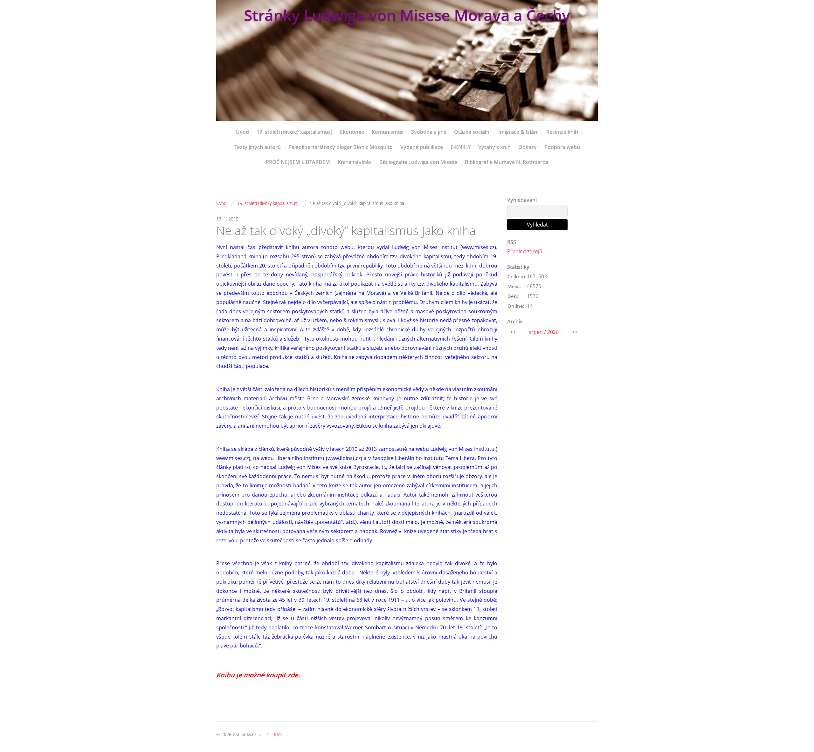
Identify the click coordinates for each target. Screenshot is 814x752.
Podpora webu (562, 147)
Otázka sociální (472, 131)
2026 (553, 332)
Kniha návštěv (355, 162)
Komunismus (388, 131)
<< (513, 332)
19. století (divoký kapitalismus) (294, 131)
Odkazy (527, 147)
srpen (536, 332)
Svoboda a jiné (428, 131)
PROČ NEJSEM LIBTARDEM (298, 162)
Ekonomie (352, 131)
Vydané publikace (421, 147)
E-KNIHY (461, 147)
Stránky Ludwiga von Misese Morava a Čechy (407, 15)
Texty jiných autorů (257, 147)
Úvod (242, 131)
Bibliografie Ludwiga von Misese (418, 162)
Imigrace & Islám (518, 131)
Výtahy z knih (494, 147)
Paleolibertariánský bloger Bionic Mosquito (340, 147)
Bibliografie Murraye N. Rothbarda (506, 162)
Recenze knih (562, 131)
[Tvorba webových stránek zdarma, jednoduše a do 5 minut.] (260, 735)
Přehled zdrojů (524, 251)
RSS (278, 734)
